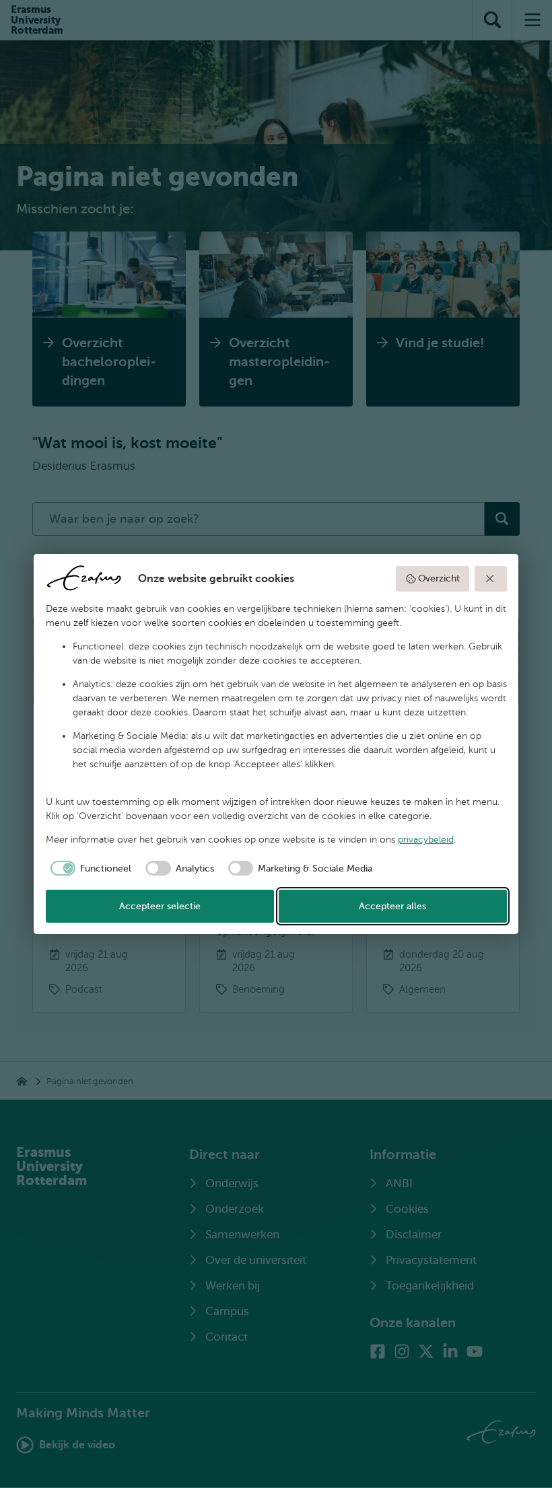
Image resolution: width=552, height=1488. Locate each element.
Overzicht (439, 578)
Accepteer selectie (160, 906)
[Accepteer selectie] (491, 579)
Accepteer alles (392, 906)
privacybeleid (426, 840)
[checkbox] (89, 868)
